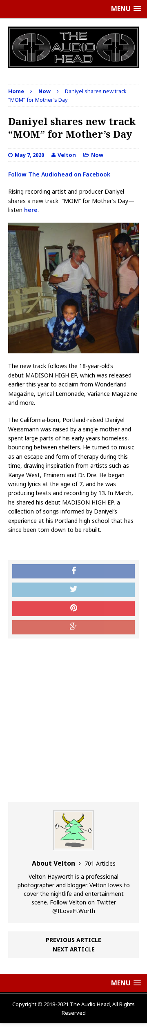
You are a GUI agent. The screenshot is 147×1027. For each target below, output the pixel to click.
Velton (67, 155)
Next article (74, 949)
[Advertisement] (73, 720)
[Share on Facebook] (73, 571)
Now (97, 155)
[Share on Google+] (73, 627)
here (31, 210)
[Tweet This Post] (73, 590)
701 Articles (100, 863)
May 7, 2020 (29, 155)
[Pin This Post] (73, 608)
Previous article (73, 940)
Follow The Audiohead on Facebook (59, 174)
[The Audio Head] (73, 47)
